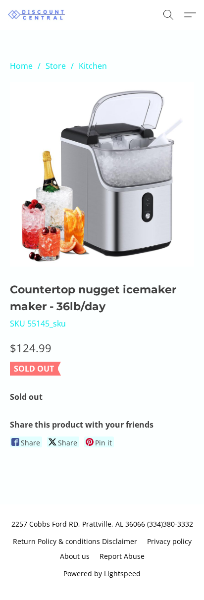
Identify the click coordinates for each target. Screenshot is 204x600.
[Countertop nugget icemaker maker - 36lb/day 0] (102, 174)
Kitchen (93, 65)
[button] (38, 15)
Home (21, 65)
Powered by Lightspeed (102, 573)
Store (56, 65)
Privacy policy (169, 541)
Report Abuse (122, 556)
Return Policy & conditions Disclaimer (75, 541)
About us (75, 556)
